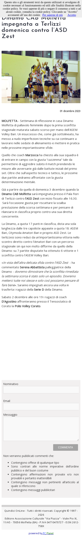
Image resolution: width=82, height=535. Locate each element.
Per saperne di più (52, 15)
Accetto (71, 15)
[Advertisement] (41, 344)
